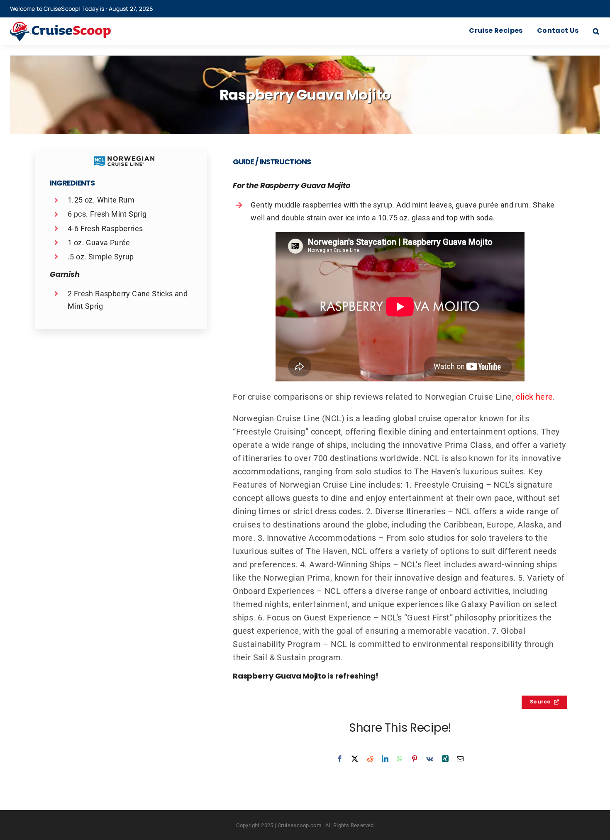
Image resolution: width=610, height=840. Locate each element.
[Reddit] (370, 758)
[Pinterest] (414, 758)
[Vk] (429, 758)
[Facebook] (339, 758)
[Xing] (445, 758)
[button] (596, 31)
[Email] (460, 758)
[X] (354, 758)
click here (534, 396)
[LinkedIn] (385, 758)
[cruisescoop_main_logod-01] (72, 25)
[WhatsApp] (400, 758)
